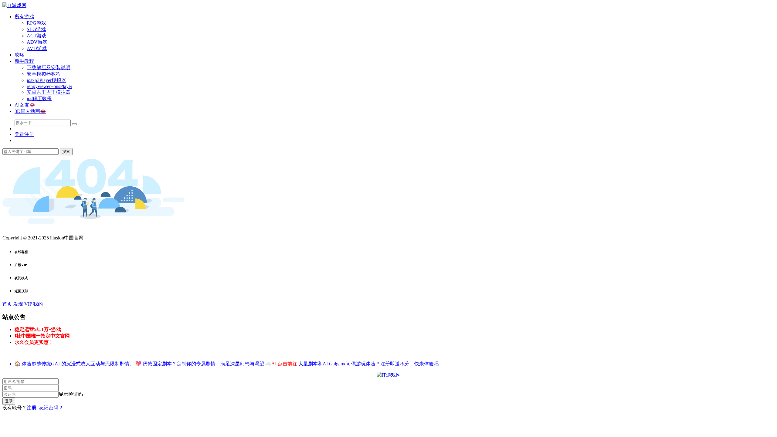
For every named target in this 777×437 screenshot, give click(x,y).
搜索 (66, 151)
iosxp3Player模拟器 (46, 80)
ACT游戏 (36, 35)
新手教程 (24, 61)
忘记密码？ (51, 407)
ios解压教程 (39, 98)
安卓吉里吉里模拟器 (48, 92)
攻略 (19, 54)
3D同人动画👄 (30, 111)
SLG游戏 (36, 29)
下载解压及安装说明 (48, 67)
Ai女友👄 (25, 104)
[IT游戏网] (14, 5)
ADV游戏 (37, 42)
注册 (31, 407)
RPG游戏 (36, 22)
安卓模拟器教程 (44, 73)
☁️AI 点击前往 (281, 363)
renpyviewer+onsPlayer (49, 86)
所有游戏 (24, 16)
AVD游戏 (37, 48)
